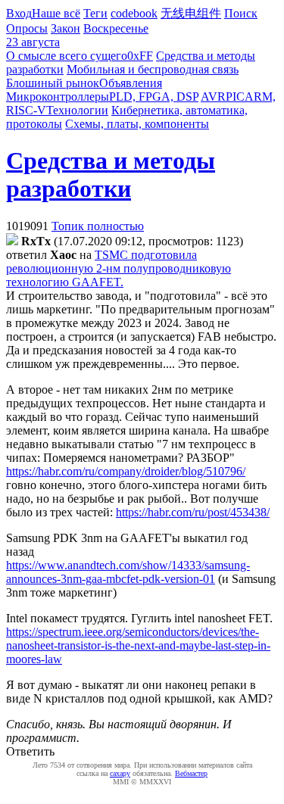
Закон (65, 28)
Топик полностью (97, 226)
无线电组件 (191, 13)
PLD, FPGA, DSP (153, 96)
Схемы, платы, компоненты (137, 123)
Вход (19, 13)
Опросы (27, 28)
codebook (134, 13)
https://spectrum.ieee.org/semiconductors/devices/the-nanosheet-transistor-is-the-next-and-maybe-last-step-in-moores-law (138, 645)
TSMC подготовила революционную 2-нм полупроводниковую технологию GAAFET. (118, 268)
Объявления (130, 82)
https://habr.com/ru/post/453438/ (193, 512)
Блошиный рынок (52, 82)
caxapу (120, 773)
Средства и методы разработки (110, 174)
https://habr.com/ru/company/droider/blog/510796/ (125, 471)
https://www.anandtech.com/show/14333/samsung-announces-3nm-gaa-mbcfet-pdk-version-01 (128, 572)
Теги (95, 13)
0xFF (140, 55)
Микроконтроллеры (57, 96)
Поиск (240, 13)
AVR (213, 96)
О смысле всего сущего (66, 55)
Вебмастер (191, 773)
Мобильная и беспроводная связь (153, 69)
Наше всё (56, 13)
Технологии (77, 110)
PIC (235, 96)
